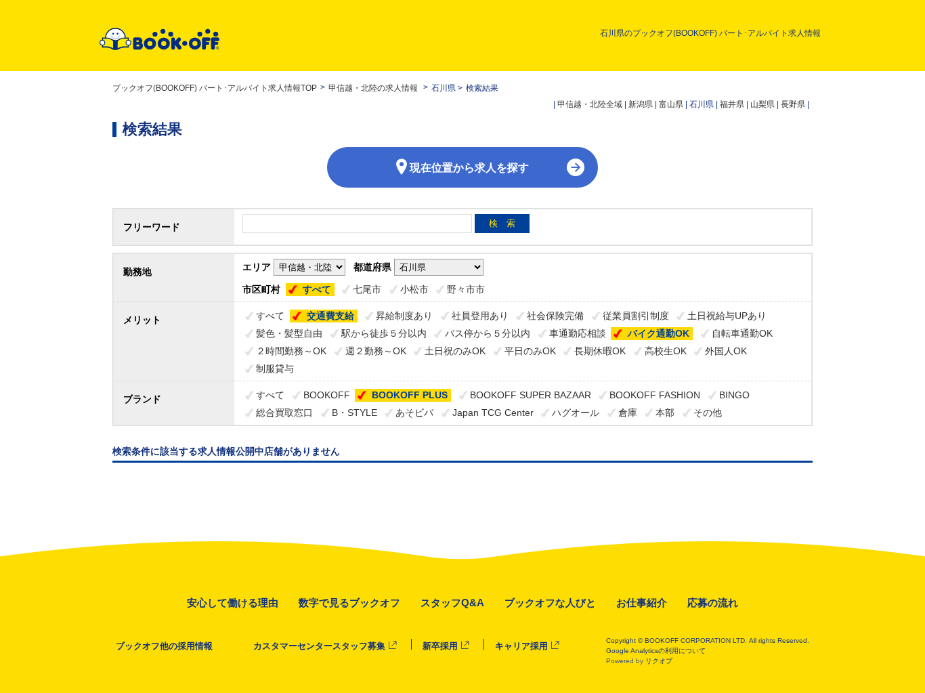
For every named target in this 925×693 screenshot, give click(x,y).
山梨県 (762, 104)
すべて (317, 289)
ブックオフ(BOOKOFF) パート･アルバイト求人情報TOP (214, 88)
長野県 (793, 104)
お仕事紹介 (641, 602)
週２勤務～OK (375, 350)
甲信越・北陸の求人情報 (374, 88)
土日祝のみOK (455, 350)
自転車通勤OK (742, 333)
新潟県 (640, 104)
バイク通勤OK (658, 333)
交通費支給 (330, 315)
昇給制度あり (404, 315)
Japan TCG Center (493, 412)
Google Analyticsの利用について (656, 650)
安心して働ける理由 (232, 602)
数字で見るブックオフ (349, 602)
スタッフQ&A (452, 602)
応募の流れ (712, 602)
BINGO (734, 395)
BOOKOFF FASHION (654, 395)
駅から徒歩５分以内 (384, 333)
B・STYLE (354, 412)
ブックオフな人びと (550, 602)
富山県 (671, 104)
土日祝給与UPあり (727, 315)
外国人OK (726, 350)
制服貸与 (275, 368)
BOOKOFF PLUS (410, 395)
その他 (707, 412)
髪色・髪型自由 (289, 333)
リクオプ (658, 661)
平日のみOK (530, 350)
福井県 (732, 104)
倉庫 (627, 412)
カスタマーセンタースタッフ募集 (319, 646)
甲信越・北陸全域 (589, 104)
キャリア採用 (521, 646)
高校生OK (666, 350)
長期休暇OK (600, 350)
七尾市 (367, 289)
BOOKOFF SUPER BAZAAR (530, 395)
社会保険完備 (555, 315)
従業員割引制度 (636, 315)
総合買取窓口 (284, 412)
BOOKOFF (326, 395)
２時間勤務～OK (291, 350)
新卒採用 (440, 646)
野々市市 (466, 289)
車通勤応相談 (577, 333)
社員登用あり (480, 315)
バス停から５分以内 (487, 333)
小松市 (414, 289)
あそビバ (414, 412)
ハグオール (575, 412)
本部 (664, 412)
